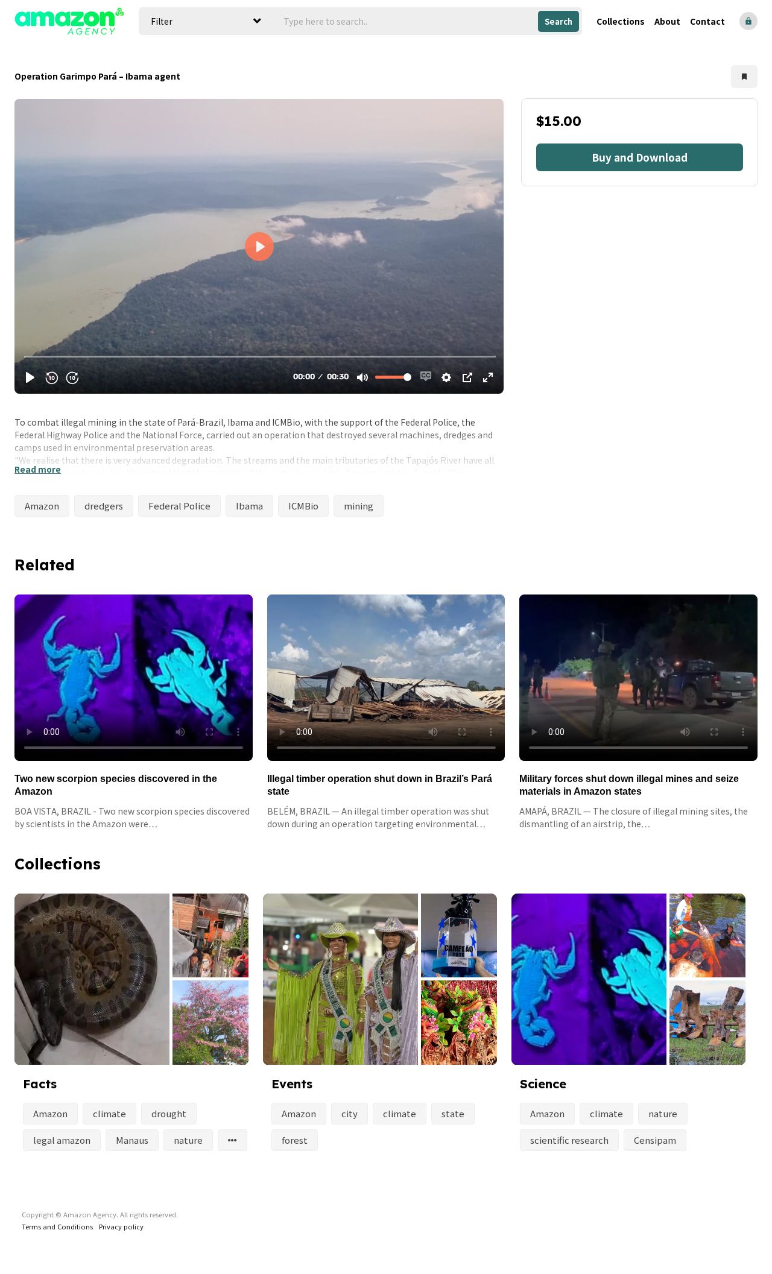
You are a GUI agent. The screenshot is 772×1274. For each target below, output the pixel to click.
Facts (40, 1083)
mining (358, 505)
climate (109, 1113)
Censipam (655, 1140)
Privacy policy (121, 1226)
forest (295, 1140)
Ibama (249, 505)
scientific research (569, 1140)
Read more (37, 469)
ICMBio (303, 505)
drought (168, 1113)
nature (188, 1140)
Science (543, 1083)
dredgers (103, 505)
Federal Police (179, 505)
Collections (620, 21)
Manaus (132, 1140)
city (349, 1113)
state (452, 1113)
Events (291, 1083)
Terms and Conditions (57, 1226)
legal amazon (61, 1140)
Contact (707, 21)
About (667, 21)
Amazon (42, 505)
